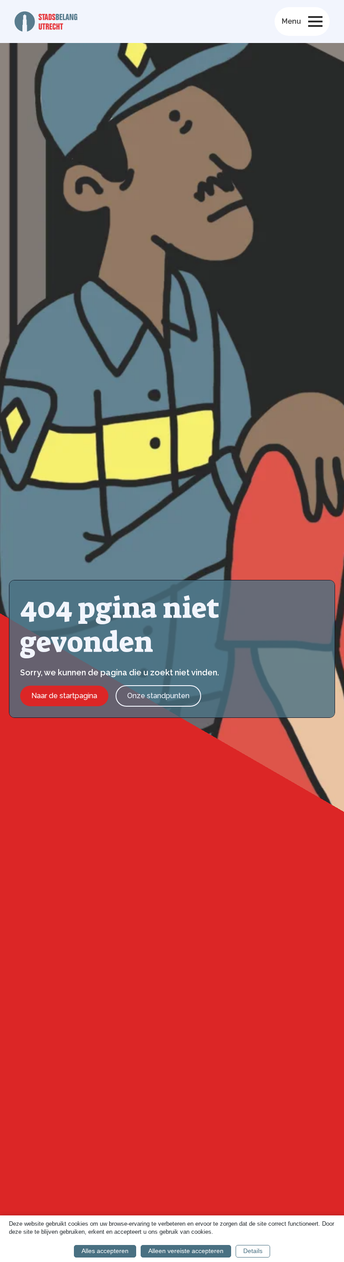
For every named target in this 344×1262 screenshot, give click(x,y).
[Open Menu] (315, 21)
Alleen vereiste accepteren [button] (186, 1250)
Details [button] (252, 1250)
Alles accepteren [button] (105, 1250)
